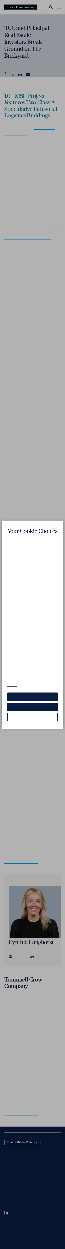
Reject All (32, 707)
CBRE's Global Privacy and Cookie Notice (31, 682)
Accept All (32, 697)
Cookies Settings (32, 717)
